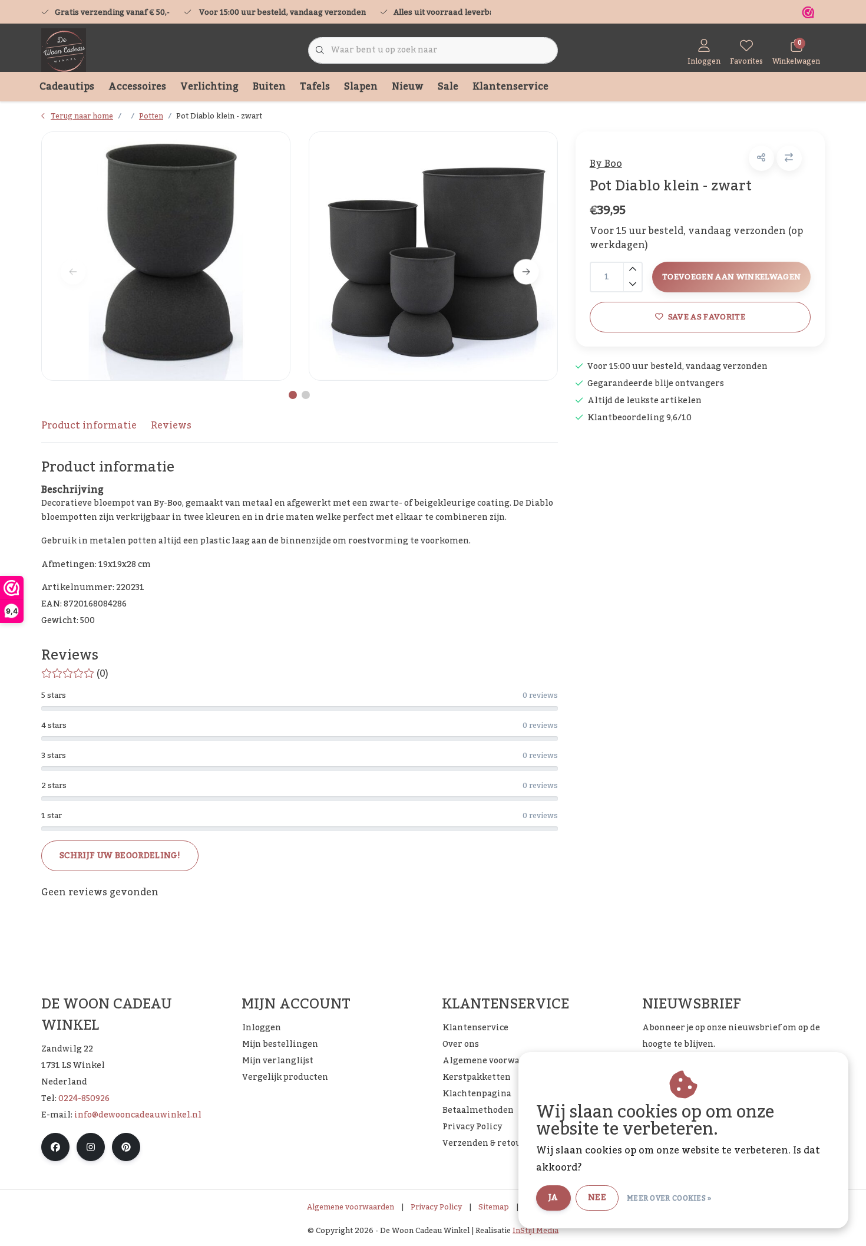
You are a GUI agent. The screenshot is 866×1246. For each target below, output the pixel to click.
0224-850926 (84, 1098)
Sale (448, 86)
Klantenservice (510, 86)
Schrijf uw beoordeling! (120, 856)
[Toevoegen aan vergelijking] (789, 158)
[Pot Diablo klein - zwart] (165, 256)
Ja (553, 1197)
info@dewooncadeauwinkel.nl (137, 1115)
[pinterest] (126, 1147)
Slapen (361, 86)
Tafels (315, 86)
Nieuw (408, 86)
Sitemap (493, 1207)
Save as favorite (706, 317)
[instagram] (91, 1147)
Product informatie (89, 425)
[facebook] (55, 1147)
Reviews (171, 425)
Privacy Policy (436, 1207)
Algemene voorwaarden (350, 1207)
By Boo (606, 163)
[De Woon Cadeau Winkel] (63, 50)
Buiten (269, 86)
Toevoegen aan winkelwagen (731, 277)
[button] (761, 158)
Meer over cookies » (669, 1198)
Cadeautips (66, 86)
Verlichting (209, 86)
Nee (597, 1197)
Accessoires (137, 86)
